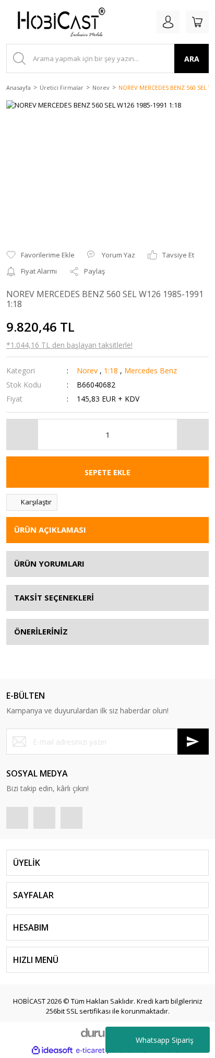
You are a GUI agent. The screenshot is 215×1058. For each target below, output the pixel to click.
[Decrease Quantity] (22, 434)
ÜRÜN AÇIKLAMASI (50, 529)
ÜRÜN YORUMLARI (49, 563)
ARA (191, 59)
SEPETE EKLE (107, 472)
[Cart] (197, 21)
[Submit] (193, 741)
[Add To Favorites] (40, 255)
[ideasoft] (52, 1050)
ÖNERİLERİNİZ (41, 631)
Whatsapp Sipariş (165, 1040)
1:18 (111, 370)
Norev (87, 370)
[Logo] (57, 22)
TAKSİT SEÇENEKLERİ (54, 597)
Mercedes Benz (150, 370)
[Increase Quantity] (192, 434)
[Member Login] (168, 21)
